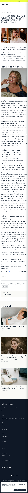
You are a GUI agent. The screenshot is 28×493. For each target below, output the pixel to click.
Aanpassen (8, 489)
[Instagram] (2, 467)
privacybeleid (12, 485)
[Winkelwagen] (22, 4)
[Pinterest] (10, 467)
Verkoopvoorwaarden (6, 460)
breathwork (9, 12)
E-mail (3, 424)
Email (24, 283)
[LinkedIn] (7, 467)
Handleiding (4, 426)
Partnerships (4, 453)
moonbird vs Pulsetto (6, 455)
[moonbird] (5, 4)
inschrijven (24, 410)
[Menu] (25, 4)
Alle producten (4, 436)
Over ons (3, 448)
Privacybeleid (4, 458)
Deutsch (19, 471)
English (8, 471)
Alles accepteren (20, 489)
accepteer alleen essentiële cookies (9, 487)
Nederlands (14, 471)
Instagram (11, 271)
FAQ (2, 422)
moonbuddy (4, 441)
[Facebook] (4, 467)
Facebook (11, 283)
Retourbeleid (4, 429)
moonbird (3, 439)
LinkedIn (18, 283)
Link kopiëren (5, 286)
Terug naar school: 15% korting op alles (14, 1)
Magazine (3, 12)
